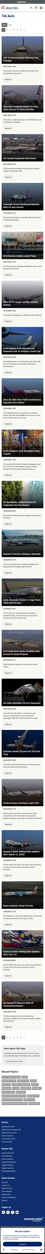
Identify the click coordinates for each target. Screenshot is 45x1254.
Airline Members (7, 1156)
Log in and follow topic (14, 1061)
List (10, 25)
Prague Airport (34, 1103)
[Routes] (10, 7)
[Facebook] (12, 1212)
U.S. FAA (16, 1088)
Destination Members (9, 1162)
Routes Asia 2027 (8, 1136)
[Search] (31, 8)
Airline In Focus (29, 1100)
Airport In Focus (23, 1081)
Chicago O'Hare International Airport (14, 1103)
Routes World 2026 (8, 1081)
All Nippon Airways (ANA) (21, 1084)
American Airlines (8, 1092)
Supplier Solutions (8, 1168)
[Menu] (36, 8)
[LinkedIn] (3, 1212)
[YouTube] (17, 1212)
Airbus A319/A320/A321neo (12, 1100)
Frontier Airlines (33, 1096)
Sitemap (4, 1200)
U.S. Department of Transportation (14, 1096)
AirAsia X (35, 1084)
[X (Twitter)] (8, 1212)
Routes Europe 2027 (8, 1139)
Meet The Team (7, 1188)
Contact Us (5, 1185)
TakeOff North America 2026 (11, 1130)
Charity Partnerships (9, 1197)
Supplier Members (8, 1165)
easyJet (33, 1081)
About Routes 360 (8, 1153)
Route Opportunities (8, 1171)
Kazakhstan (6, 1088)
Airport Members (7, 1159)
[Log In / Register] (41, 8)
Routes (24, 1077)
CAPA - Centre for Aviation (11, 1077)
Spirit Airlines (20, 1092)
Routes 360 (6, 1084)
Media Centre (6, 1194)
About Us (5, 1182)
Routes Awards (7, 1142)
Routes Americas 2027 (9, 1133)
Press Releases (7, 1191)
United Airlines (26, 1088)
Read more (8, 79)
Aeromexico (37, 1088)
